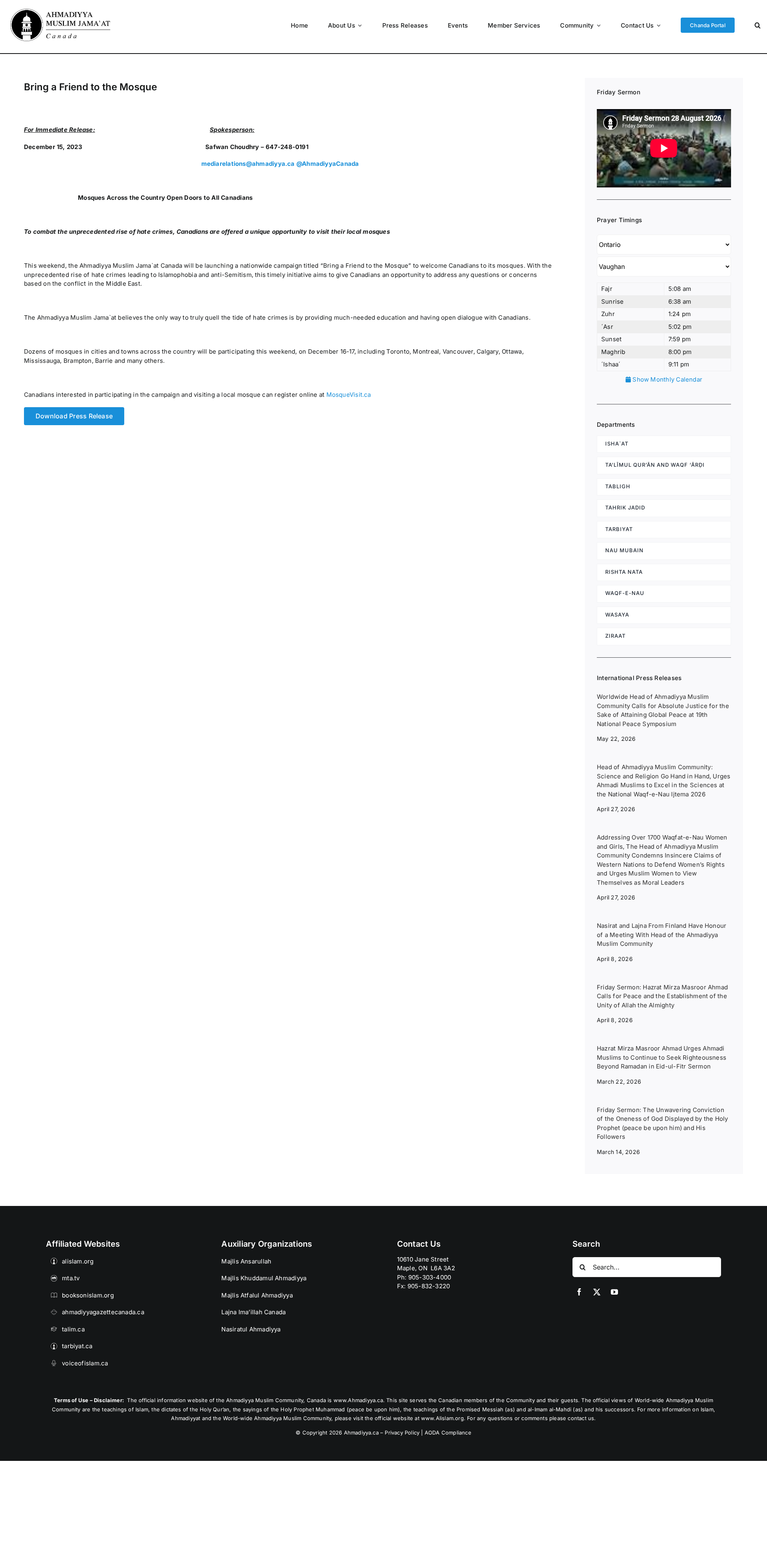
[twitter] (597, 1292)
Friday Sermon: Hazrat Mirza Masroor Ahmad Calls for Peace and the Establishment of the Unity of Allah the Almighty (662, 996)
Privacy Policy (402, 1432)
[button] (758, 25)
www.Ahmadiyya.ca (358, 1400)
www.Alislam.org (442, 1418)
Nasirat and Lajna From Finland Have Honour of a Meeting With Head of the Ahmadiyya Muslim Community (661, 934)
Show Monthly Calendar (666, 379)
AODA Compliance (448, 1432)
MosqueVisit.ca (348, 394)
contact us (581, 1418)
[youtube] (614, 1292)
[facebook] (579, 1292)
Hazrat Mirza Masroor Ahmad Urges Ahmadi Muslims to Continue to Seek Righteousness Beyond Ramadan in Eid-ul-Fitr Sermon (661, 1057)
